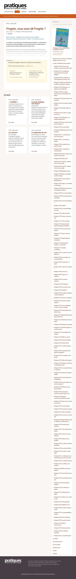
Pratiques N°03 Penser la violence (62, 528)
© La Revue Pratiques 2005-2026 (37, 574)
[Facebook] (8, 33)
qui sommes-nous (8, 11)
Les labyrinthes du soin (39, 132)
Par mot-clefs (63, 24)
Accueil (5, 16)
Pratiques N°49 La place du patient (62, 340)
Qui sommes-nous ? (57, 541)
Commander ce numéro (35, 71)
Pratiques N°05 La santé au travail (62, 520)
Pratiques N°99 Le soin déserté (61, 127)
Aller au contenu (12, 1)
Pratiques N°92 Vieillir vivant (61, 158)
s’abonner (24, 11)
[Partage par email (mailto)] (6, 33)
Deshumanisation (10, 37)
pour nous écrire (42, 11)
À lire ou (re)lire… (57, 544)
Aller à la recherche (19, 1)
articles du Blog (32, 11)
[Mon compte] (68, 11)
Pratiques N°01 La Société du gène (62, 535)
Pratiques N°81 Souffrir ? (60, 205)
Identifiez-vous (29, 66)
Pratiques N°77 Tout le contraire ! (62, 221)
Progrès (29, 39)
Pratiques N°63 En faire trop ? (61, 284)
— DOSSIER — (13, 102)
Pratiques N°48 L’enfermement (61, 343)
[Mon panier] (65, 11)
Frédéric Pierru (12, 31)
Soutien (55, 550)
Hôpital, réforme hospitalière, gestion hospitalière (27, 37)
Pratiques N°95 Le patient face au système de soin (34, 16)
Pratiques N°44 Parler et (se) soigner (62, 360)
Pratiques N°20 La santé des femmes (63, 460)
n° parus (17, 11)
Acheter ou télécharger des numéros (15, 16)
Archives (55, 553)
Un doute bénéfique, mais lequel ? (38, 102)
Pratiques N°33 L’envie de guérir (62, 406)
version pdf (33, 77)
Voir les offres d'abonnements (16, 77)
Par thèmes (70, 24)
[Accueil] (15, 6)
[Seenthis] (9, 33)
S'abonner (12, 71)
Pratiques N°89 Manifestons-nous (62, 171)
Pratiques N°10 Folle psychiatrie (61, 501)
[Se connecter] (70, 11)
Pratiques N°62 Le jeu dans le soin (62, 287)
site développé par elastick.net (49, 574)
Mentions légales (24, 574)
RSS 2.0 (29, 574)
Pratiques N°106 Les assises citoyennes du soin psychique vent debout (62, 93)
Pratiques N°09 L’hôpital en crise (62, 504)
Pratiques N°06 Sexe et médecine (62, 517)
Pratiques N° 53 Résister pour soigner (63, 324)
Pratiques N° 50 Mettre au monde (62, 337)
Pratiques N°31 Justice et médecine (62, 412)
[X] (11, 33)
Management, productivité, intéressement (16, 39)
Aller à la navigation (4, 1)
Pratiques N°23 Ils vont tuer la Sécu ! (62, 448)
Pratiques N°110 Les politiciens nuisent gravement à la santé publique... (61, 72)
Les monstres (12, 132)
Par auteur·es (56, 24)
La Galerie (55, 538)
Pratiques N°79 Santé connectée (62, 213)
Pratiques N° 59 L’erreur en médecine (63, 297)
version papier (34, 75)
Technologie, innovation (38, 39)
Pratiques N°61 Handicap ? (60, 290)
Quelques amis (56, 547)
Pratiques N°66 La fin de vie (60, 271)
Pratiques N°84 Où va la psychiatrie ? (63, 193)
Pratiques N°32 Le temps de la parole (63, 409)
